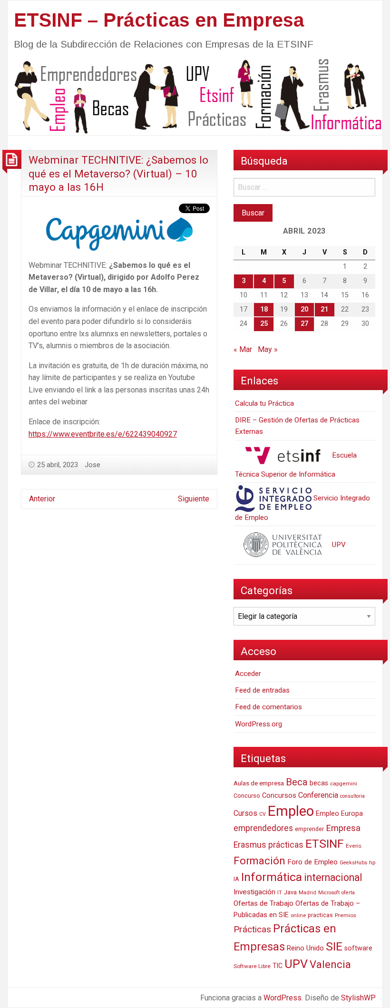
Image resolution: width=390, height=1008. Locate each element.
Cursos (245, 813)
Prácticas (252, 929)
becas (319, 783)
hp (372, 862)
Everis (353, 845)
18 (264, 309)
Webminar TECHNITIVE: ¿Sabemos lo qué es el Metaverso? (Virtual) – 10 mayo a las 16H (118, 173)
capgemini (343, 783)
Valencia (330, 964)
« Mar (243, 349)
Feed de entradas (262, 690)
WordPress (282, 997)
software (358, 948)
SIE (334, 946)
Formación (259, 860)
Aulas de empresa (259, 783)
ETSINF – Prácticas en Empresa (159, 20)
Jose (92, 464)
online (298, 915)
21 (324, 309)
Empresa (343, 828)
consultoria (352, 796)
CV (262, 814)
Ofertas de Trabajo (263, 903)
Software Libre (252, 966)
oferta (348, 893)
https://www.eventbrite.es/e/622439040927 (103, 434)
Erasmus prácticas (268, 845)
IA (236, 878)
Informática (271, 877)
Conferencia (318, 795)
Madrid (307, 893)
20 (304, 309)
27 (304, 324)
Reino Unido (305, 948)
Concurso (247, 795)
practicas (320, 915)
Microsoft (329, 893)
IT (279, 893)
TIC (278, 965)
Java (290, 892)
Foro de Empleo (312, 862)
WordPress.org (258, 724)
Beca (297, 782)
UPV (338, 544)
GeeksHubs (353, 863)
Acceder (248, 673)
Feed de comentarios (268, 707)
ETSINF (324, 844)
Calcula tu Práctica (264, 403)
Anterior (42, 498)
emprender (309, 829)
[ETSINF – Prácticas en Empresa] (195, 95)
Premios (345, 915)
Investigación (254, 892)
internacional (333, 877)
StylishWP (358, 997)
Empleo (291, 811)
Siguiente (193, 498)
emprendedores (263, 828)
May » (268, 349)
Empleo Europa (339, 814)
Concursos (279, 795)
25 (264, 324)
